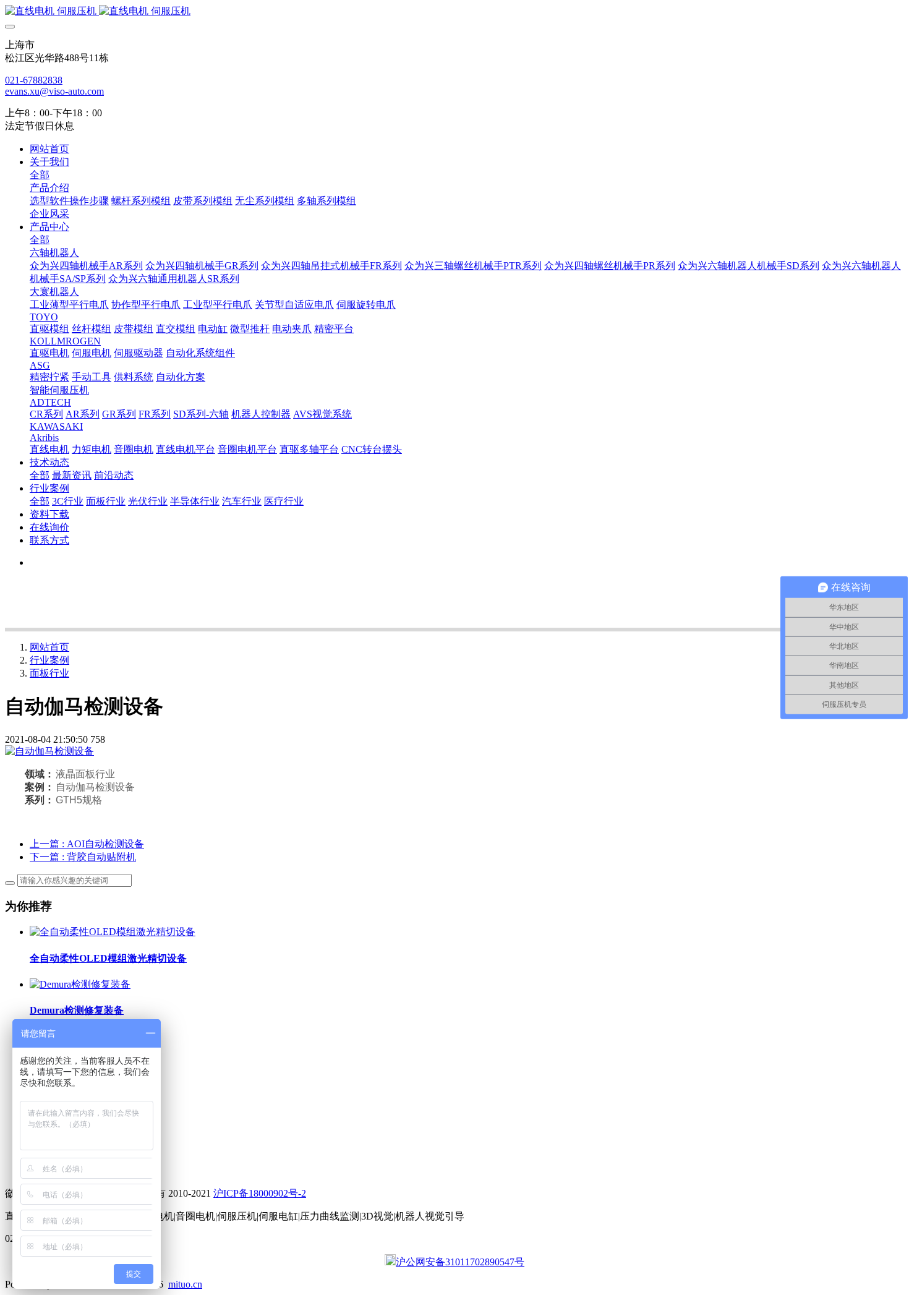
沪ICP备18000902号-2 (259, 1193)
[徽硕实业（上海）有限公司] (454, 11)
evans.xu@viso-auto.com (54, 91)
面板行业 (49, 673)
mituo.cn (185, 1284)
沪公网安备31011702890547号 (460, 1262)
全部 (39, 174)
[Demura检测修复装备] (80, 984)
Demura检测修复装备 (77, 1010)
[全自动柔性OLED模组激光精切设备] (112, 931)
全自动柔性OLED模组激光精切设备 (108, 958)
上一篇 (87, 844)
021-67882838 (33, 80)
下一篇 (83, 857)
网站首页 (49, 148)
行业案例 (49, 660)
